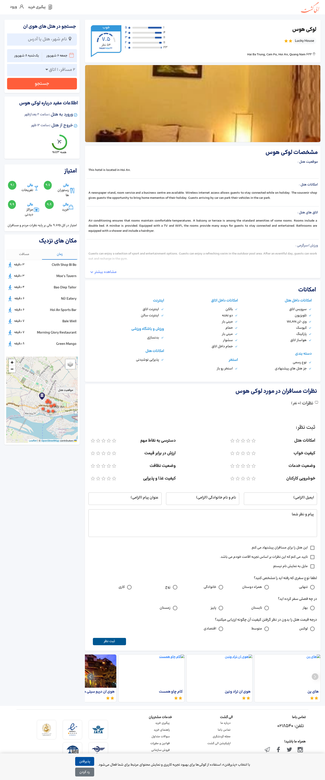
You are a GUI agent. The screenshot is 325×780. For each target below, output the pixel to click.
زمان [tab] (60, 254)
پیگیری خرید (162, 723)
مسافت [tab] (24, 254)
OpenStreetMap (50, 441)
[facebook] (278, 750)
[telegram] (267, 750)
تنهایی (303, 587)
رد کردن (84, 772)
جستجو (42, 83)
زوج (167, 587)
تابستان (256, 607)
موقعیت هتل (65, 390)
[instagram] (300, 750)
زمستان (165, 607)
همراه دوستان (252, 587)
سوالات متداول (160, 736)
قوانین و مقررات (160, 743)
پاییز (213, 607)
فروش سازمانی (160, 750)
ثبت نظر (109, 641)
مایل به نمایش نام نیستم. (290, 566)
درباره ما (225, 723)
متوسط (256, 628)
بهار (305, 607)
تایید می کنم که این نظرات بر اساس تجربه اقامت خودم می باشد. (264, 557)
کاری (122, 587)
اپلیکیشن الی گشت (219, 743)
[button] (49, 402)
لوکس (303, 628)
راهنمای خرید (162, 730)
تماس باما (224, 730)
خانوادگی (210, 587)
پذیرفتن (84, 761)
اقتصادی (210, 628)
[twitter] (289, 750)
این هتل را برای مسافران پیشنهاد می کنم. (279, 547)
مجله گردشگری (222, 736)
